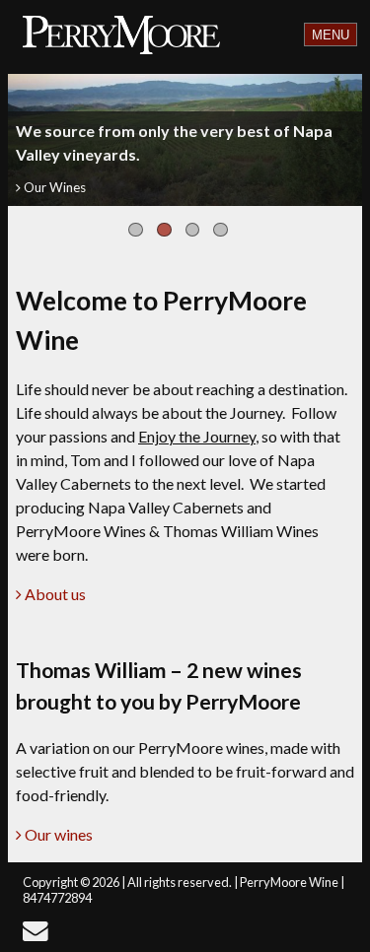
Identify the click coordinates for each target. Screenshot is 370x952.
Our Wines (53, 187)
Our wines (57, 834)
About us (54, 593)
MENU (330, 35)
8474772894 (57, 898)
